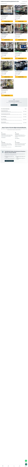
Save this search (25, 1)
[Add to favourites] (12, 6)
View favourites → (3, 137)
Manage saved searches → (18, 146)
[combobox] (23, 3)
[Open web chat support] (26, 464)
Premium (25, 111)
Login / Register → (17, 138)
